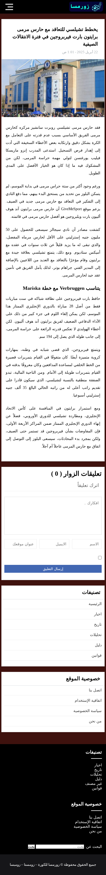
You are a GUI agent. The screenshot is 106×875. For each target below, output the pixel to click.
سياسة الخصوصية (87, 711)
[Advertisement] (53, 70)
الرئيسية (95, 604)
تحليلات (96, 635)
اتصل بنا (95, 690)
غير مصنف (93, 784)
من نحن (95, 721)
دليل (98, 645)
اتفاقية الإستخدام (88, 700)
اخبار (98, 614)
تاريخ (98, 624)
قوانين (97, 655)
